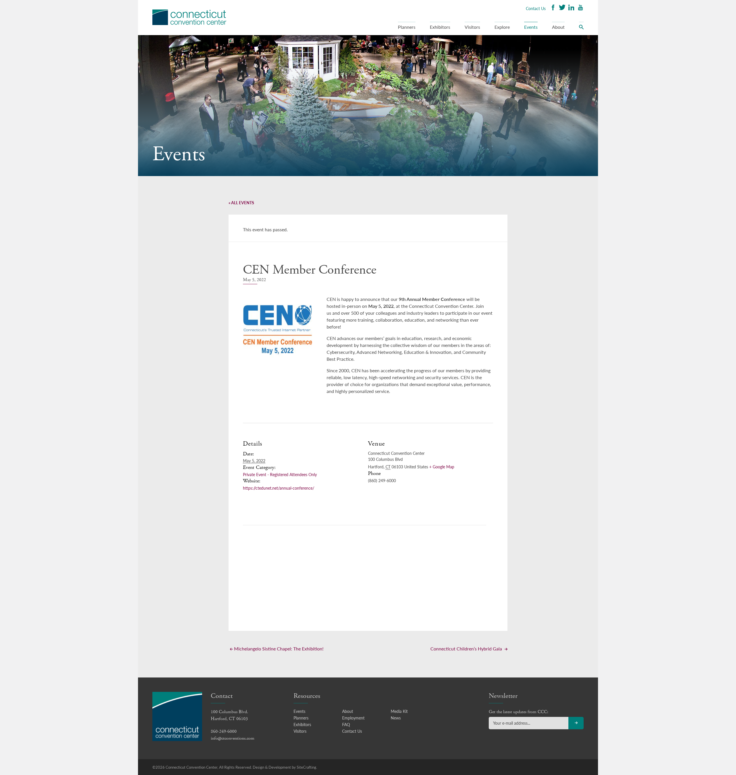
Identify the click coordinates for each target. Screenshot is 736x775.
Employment (353, 717)
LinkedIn (571, 8)
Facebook (553, 8)
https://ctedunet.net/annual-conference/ (278, 488)
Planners (406, 27)
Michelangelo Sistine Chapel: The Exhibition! (278, 648)
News (396, 717)
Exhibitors (440, 27)
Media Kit (399, 711)
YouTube (580, 8)
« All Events (241, 202)
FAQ (346, 724)
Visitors (472, 27)
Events (531, 27)
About (558, 27)
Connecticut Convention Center (189, 17)
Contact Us (536, 8)
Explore (502, 27)
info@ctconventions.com (232, 738)
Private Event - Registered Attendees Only (280, 474)
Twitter (562, 8)
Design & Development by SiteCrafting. (285, 767)
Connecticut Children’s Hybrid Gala (466, 648)
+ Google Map (441, 466)
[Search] (581, 28)
